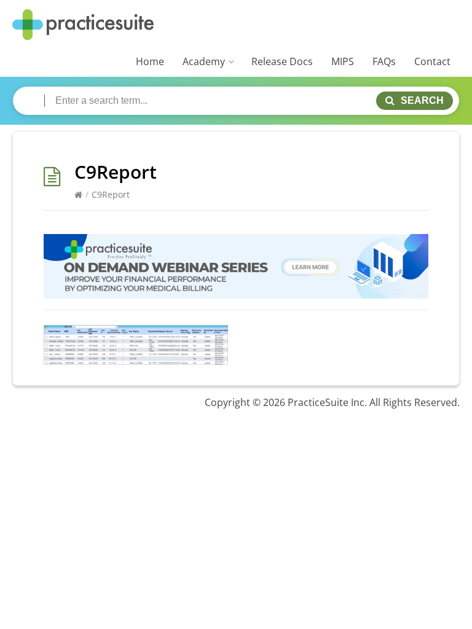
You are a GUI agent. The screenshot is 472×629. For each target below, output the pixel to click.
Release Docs (282, 61)
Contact (432, 61)
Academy (204, 61)
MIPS (342, 61)
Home (150, 61)
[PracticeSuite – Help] (83, 25)
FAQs (384, 61)
